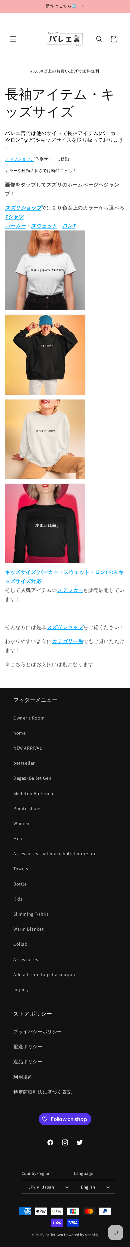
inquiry (20, 989)
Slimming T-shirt (31, 914)
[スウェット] (45, 479)
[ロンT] (65, 525)
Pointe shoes (27, 808)
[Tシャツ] (45, 310)
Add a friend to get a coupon (44, 974)
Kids (17, 899)
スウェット (44, 225)
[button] (13, 39)
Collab (20, 944)
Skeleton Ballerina (33, 793)
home (19, 733)
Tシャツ (14, 216)
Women (21, 823)
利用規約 (23, 1077)
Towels (20, 869)
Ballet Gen (54, 1234)
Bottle (20, 884)
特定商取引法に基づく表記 (42, 1092)
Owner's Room (29, 718)
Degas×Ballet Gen (32, 778)
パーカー (15, 225)
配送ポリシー (28, 1047)
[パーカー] (45, 395)
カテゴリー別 (67, 641)
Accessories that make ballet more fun (55, 853)
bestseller (24, 763)
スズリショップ (19, 158)
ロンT (69, 225)
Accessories (25, 959)
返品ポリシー (28, 1062)
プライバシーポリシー (37, 1032)
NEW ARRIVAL (27, 748)
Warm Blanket (28, 929)
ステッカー (70, 590)
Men (17, 838)
